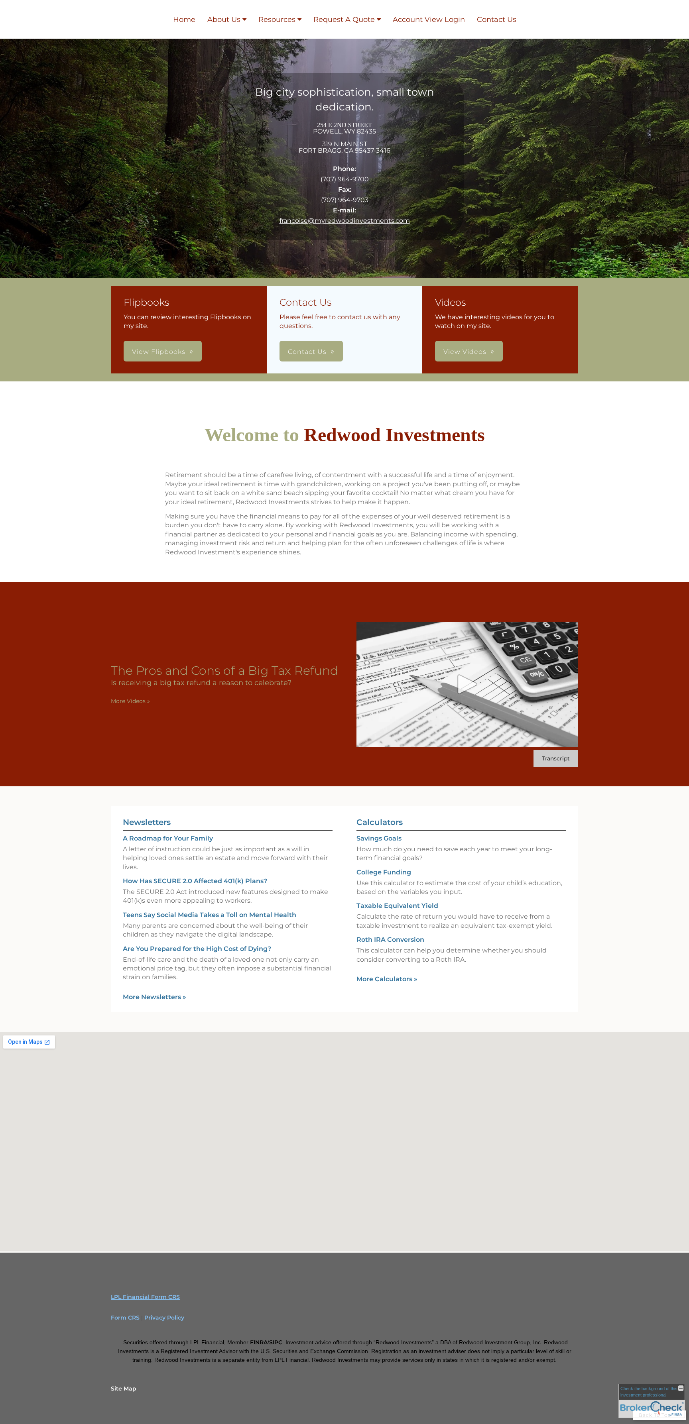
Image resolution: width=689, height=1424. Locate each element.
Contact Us (496, 19)
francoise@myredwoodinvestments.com (345, 220)
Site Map (123, 1388)
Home (184, 19)
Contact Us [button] (307, 352)
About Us (223, 19)
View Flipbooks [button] (158, 352)
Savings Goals (379, 838)
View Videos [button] (464, 352)
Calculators (379, 822)
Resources (276, 19)
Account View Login (429, 19)
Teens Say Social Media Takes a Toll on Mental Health (209, 915)
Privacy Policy (164, 1317)
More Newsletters (154, 997)
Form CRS (125, 1317)
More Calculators (386, 979)
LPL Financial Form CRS (145, 1296)
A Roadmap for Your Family (168, 838)
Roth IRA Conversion (390, 939)
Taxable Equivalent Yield (397, 905)
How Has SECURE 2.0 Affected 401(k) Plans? (195, 881)
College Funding (383, 872)
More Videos (130, 701)
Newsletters (147, 822)
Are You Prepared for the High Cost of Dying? (197, 949)
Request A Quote (344, 19)
